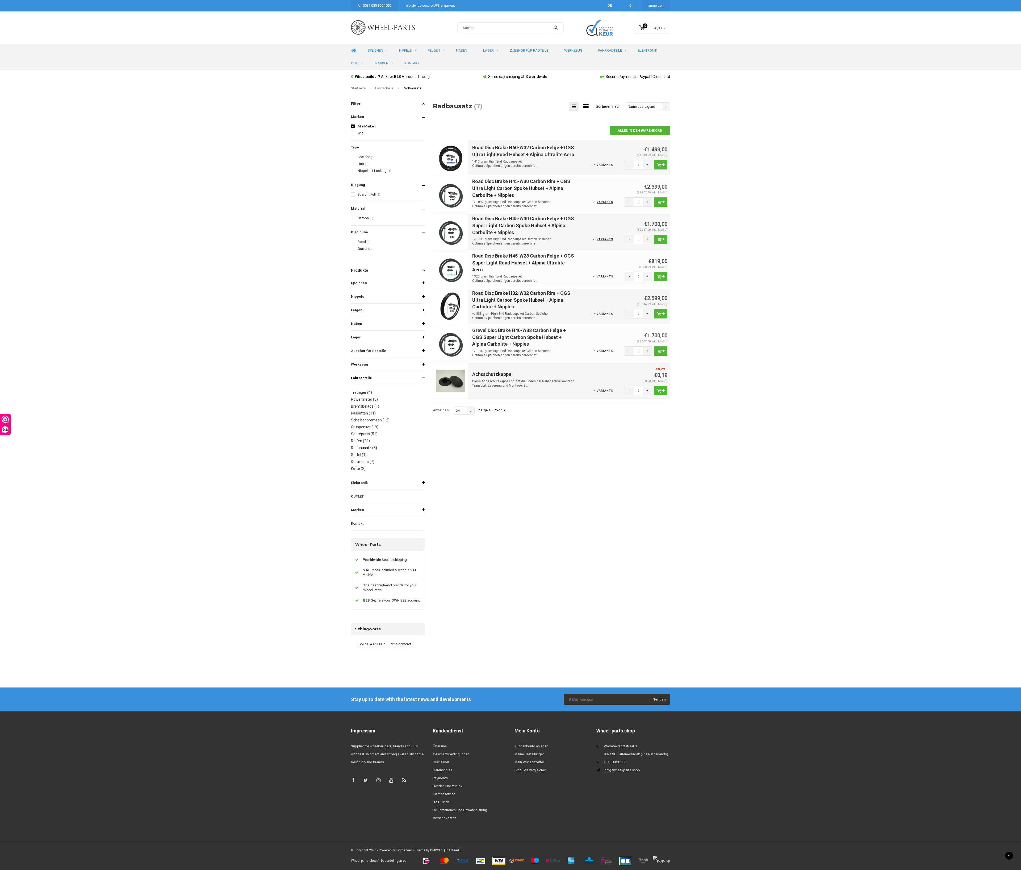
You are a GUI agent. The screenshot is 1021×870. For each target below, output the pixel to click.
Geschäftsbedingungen (451, 754)
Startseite (358, 88)
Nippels (405, 50)
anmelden (655, 5)
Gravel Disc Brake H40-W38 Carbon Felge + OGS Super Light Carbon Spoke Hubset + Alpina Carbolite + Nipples (519, 337)
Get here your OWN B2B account (391, 600)
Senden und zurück (447, 786)
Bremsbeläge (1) (365, 406)
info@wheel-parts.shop (622, 770)
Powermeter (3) (364, 399)
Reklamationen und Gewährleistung (460, 810)
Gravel (365, 249)
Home (354, 50)
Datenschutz (442, 770)
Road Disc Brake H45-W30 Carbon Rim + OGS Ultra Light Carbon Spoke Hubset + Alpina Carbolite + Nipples (521, 188)
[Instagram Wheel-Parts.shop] (378, 780)
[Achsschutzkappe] (451, 381)
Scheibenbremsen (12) (370, 420)
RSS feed (452, 850)
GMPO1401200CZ (371, 644)
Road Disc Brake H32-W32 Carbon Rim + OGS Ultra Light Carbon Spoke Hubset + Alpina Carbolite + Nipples (521, 299)
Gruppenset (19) (364, 427)
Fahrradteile (610, 50)
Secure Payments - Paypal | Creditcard (638, 76)
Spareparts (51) (364, 434)
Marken (381, 63)
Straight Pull (369, 194)
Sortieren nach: (608, 106)
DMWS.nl (436, 850)
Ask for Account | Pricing (392, 76)
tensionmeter (401, 644)
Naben (461, 50)
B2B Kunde (441, 802)
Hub (363, 164)
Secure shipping (385, 560)
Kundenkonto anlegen (531, 746)
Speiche (366, 157)
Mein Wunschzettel (529, 762)
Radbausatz (412, 88)
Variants (605, 165)
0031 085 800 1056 (376, 5)
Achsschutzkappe (491, 374)
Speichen (375, 50)
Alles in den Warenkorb (640, 130)
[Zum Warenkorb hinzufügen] (660, 164)
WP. (360, 133)
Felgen (434, 50)
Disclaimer (441, 762)
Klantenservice (444, 794)
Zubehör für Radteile (529, 50)
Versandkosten (444, 818)
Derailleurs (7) (362, 461)
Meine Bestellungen (529, 754)
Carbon (365, 218)
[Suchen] (556, 27)
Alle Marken (367, 126)
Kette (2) (358, 468)
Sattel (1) (359, 455)
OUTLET (357, 63)
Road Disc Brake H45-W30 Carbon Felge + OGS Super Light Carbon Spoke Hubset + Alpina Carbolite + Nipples (523, 225)
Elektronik (647, 50)
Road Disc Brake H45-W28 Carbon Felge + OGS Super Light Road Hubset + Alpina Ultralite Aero (523, 262)
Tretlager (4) (361, 392)
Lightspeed (404, 850)
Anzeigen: (441, 410)
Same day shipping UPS (517, 76)
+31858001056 (615, 762)
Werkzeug (573, 50)
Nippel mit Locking (374, 171)
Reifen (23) (360, 441)
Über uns (440, 746)
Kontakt (411, 63)
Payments (440, 778)
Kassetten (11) (363, 413)
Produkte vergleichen (530, 770)
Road (364, 242)
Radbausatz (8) (364, 448)
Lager (488, 50)
